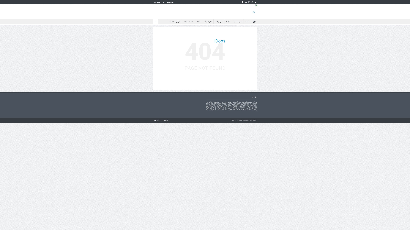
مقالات (199, 22)
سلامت (247, 22)
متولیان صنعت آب (174, 22)
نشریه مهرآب (208, 22)
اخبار (163, 2)
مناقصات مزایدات (189, 22)
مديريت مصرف (237, 22)
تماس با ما (157, 2)
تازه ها (228, 22)
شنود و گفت (219, 22)
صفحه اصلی (170, 2)
